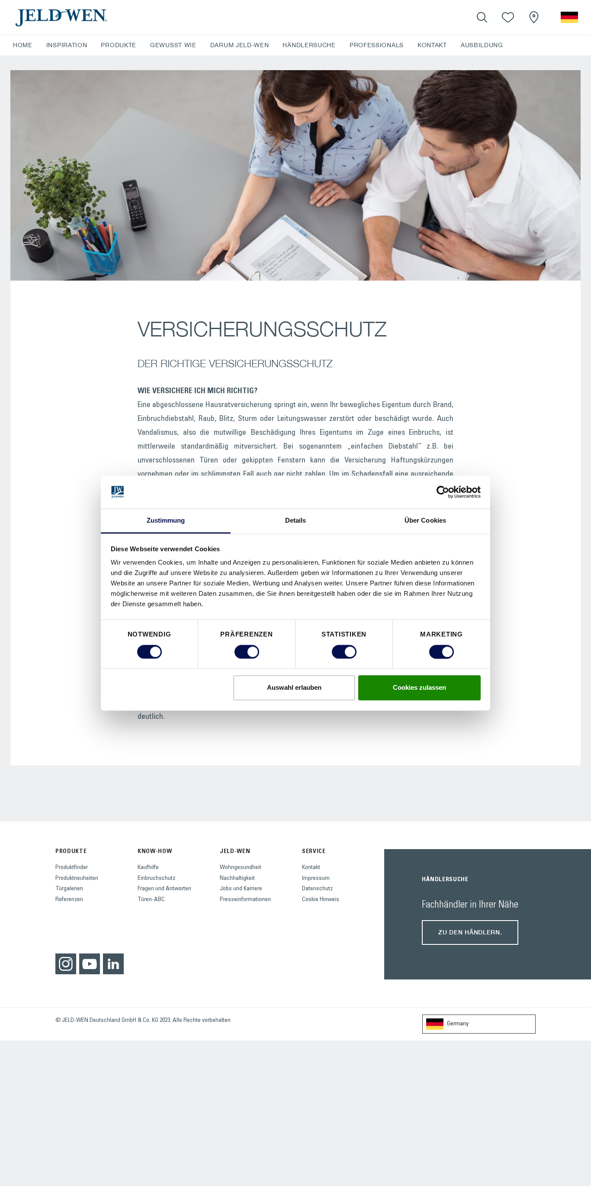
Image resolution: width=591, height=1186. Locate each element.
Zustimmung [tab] (166, 520)
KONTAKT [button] (432, 45)
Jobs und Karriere (241, 889)
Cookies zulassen (419, 688)
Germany (458, 1024)
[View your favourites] (508, 17)
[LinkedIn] (113, 963)
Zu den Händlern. (470, 932)
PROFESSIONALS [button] (377, 45)
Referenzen (69, 900)
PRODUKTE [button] (118, 45)
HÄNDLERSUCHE (309, 45)
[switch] (246, 652)
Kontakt (311, 868)
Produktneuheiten (76, 879)
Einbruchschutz (156, 879)
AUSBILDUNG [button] (482, 45)
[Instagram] (65, 963)
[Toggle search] (482, 17)
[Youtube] (89, 963)
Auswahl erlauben (294, 688)
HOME (22, 45)
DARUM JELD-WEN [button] (239, 45)
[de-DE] (569, 17)
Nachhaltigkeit (237, 879)
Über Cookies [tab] (425, 520)
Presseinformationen (245, 900)
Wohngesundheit (240, 868)
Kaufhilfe (148, 868)
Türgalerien (69, 889)
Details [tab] (295, 520)
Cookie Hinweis (320, 900)
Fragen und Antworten (164, 889)
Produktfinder (71, 868)
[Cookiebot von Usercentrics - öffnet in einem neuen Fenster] (443, 491)
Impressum (316, 879)
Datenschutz (317, 889)
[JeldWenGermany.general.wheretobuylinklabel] (534, 17)
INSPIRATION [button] (66, 45)
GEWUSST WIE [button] (173, 45)
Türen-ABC (151, 900)
